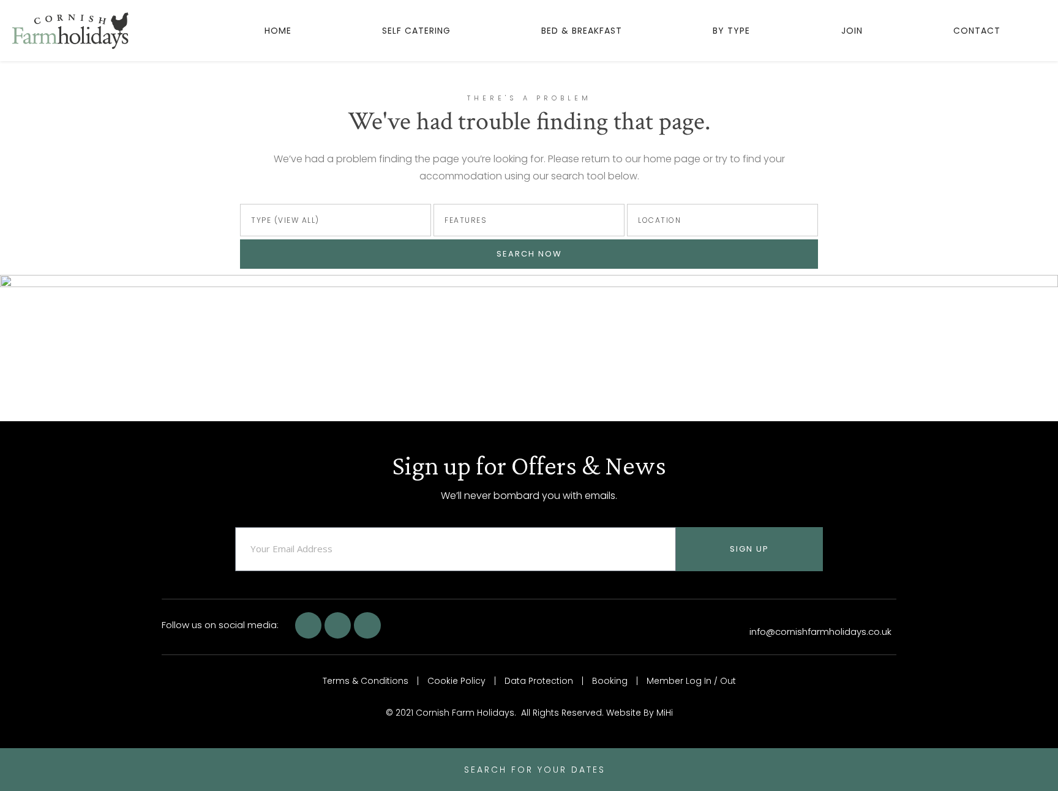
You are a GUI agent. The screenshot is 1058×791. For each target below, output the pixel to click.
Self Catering (416, 30)
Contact (976, 30)
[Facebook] (308, 625)
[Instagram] (367, 625)
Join (852, 30)
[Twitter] (338, 625)
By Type (731, 30)
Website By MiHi (639, 713)
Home (277, 30)
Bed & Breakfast (581, 30)
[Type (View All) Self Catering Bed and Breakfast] (335, 220)
